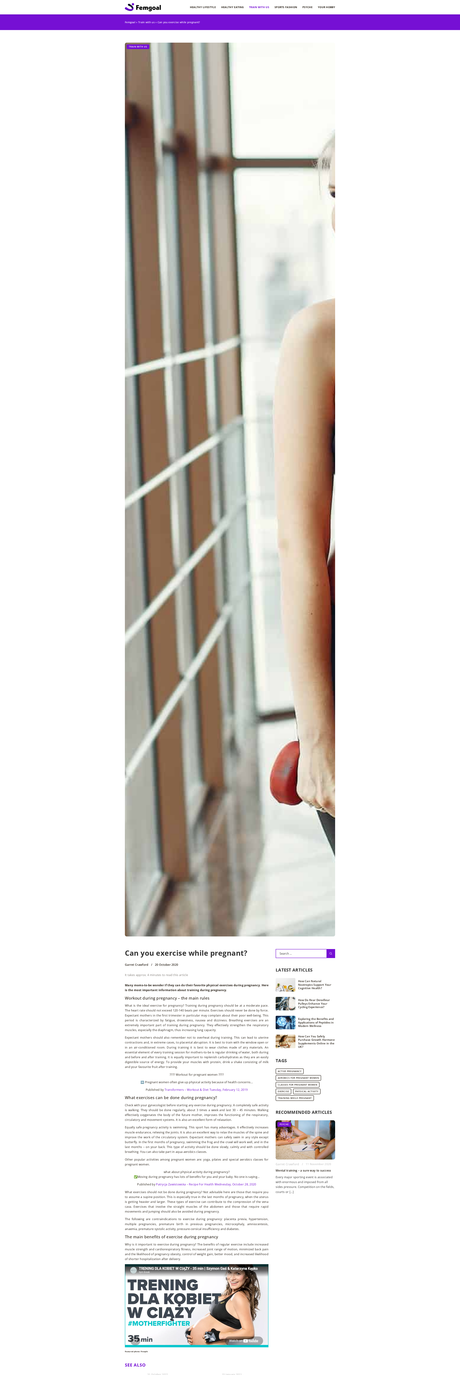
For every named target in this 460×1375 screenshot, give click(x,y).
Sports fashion (286, 7)
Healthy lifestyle (203, 7)
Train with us (259, 7)
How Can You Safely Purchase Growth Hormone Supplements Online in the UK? (316, 1042)
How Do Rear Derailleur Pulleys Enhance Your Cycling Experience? (314, 1003)
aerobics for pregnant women (298, 1077)
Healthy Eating (232, 7)
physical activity (306, 1091)
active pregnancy (290, 1071)
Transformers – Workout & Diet (187, 1090)
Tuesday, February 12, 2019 (229, 1090)
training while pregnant (295, 1098)
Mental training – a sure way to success (303, 1171)
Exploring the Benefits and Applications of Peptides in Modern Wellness (316, 1022)
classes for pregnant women (297, 1084)
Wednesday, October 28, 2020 (235, 1184)
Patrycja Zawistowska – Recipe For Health (185, 1184)
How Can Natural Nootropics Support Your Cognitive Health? (314, 984)
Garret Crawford (136, 964)
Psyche (307, 7)
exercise (283, 1091)
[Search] (330, 953)
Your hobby (326, 7)
